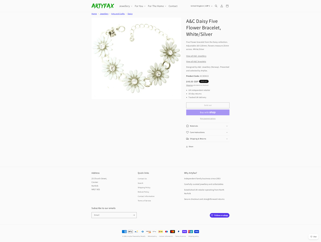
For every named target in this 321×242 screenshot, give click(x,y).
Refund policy (152, 236)
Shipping (189, 85)
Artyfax (129, 236)
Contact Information (146, 196)
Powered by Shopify (139, 236)
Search (140, 183)
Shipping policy (193, 236)
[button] (125, 6)
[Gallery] (136, 58)
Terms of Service (144, 201)
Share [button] (191, 146)
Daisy (130, 13)
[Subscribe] (134, 215)
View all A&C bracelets (196, 61)
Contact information (166, 236)
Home (94, 13)
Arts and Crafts (118, 13)
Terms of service (180, 236)
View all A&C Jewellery (196, 56)
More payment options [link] (208, 118)
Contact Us (142, 178)
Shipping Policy (144, 187)
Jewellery (104, 13)
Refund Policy (143, 192)
